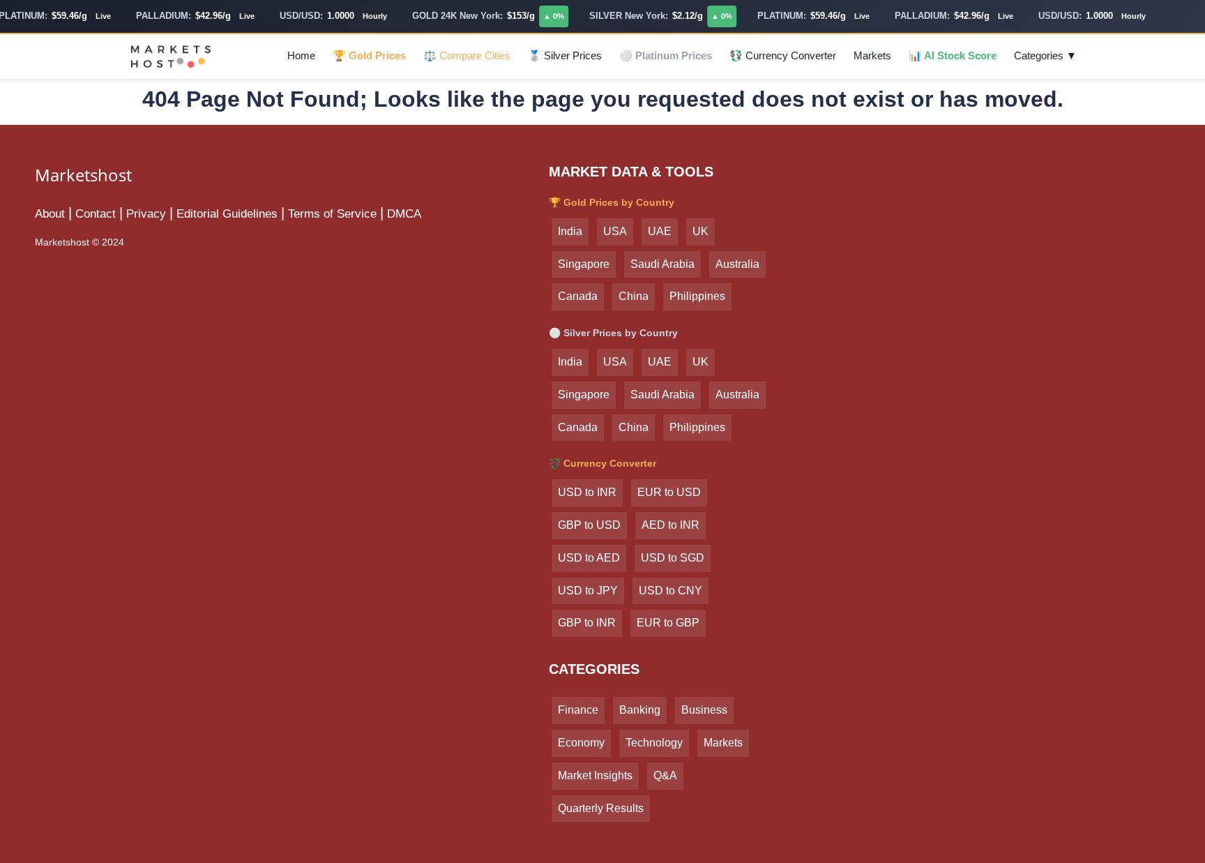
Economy (581, 743)
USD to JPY (588, 590)
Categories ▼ (1045, 55)
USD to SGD (672, 558)
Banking (639, 710)
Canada (578, 296)
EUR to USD (669, 492)
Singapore (583, 264)
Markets (872, 55)
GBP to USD (589, 525)
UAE (660, 231)
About (50, 213)
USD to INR (587, 492)
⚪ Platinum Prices (665, 55)
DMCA (404, 213)
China (634, 296)
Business (704, 710)
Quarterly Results (601, 808)
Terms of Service (332, 213)
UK (700, 231)
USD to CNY (670, 590)
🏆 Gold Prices (369, 55)
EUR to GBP (668, 623)
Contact (95, 213)
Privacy (146, 213)
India (570, 231)
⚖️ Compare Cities (466, 55)
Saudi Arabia (662, 264)
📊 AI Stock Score (952, 55)
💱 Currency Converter (782, 55)
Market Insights (595, 775)
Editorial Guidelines (227, 213)
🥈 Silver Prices (565, 55)
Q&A (665, 775)
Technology (654, 743)
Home (301, 55)
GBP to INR (587, 623)
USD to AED (589, 558)
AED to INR (670, 525)
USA (615, 231)
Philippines (697, 296)
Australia (737, 264)
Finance (578, 710)
